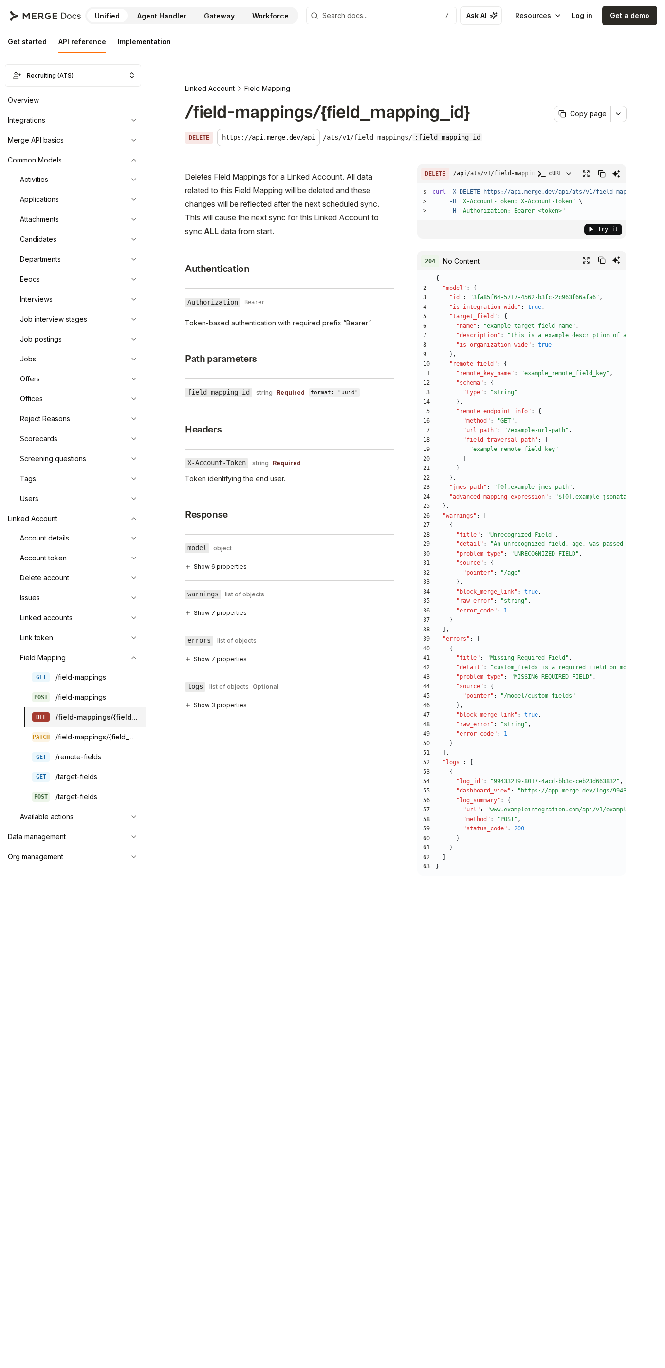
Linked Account (210, 88)
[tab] (27, 42)
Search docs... (385, 15)
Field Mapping (267, 88)
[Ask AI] (616, 174)
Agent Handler (161, 16)
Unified (107, 16)
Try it (608, 228)
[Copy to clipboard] (602, 173)
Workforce (270, 16)
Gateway (219, 16)
